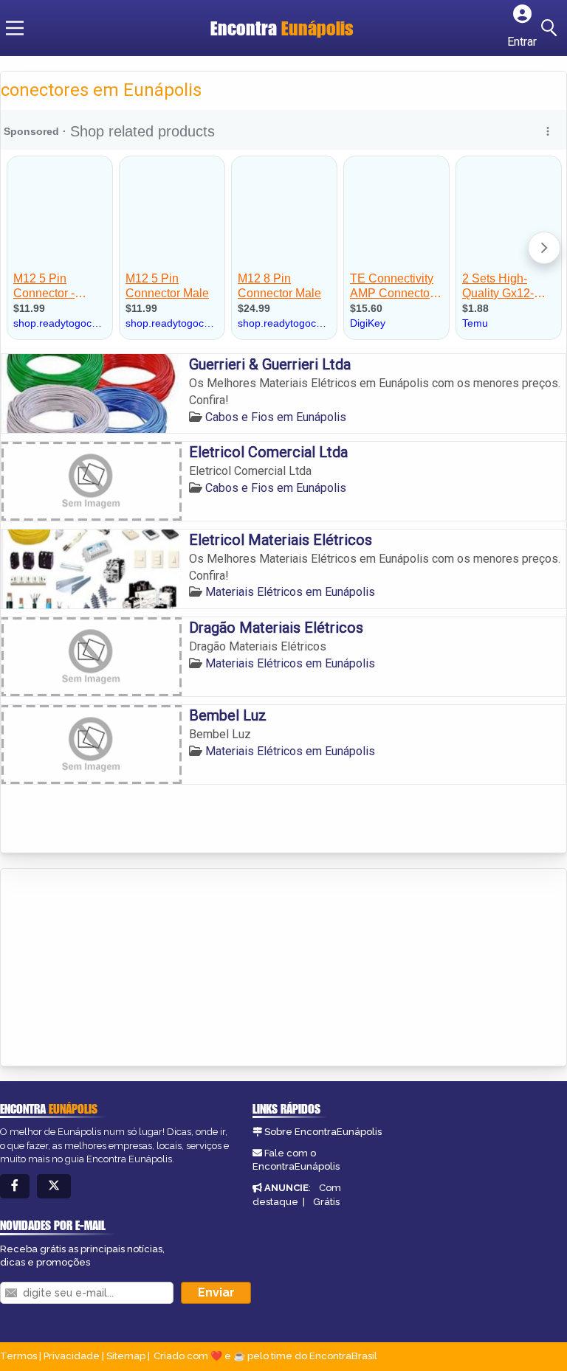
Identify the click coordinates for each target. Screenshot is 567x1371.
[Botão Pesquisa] (551, 28)
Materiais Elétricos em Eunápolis (290, 592)
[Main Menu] (15, 28)
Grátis (326, 1201)
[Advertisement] (111, 968)
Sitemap (125, 1355)
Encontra (282, 28)
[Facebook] (15, 1186)
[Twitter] (54, 1186)
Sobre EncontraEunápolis (323, 1131)
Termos (18, 1355)
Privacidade (72, 1355)
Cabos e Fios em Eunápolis (275, 417)
